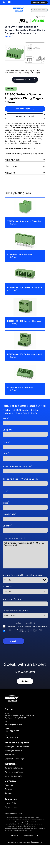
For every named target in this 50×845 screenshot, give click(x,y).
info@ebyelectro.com (14, 724)
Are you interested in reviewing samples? (24, 575)
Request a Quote (39, 2)
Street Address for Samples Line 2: (20, 479)
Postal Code (9, 514)
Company (8, 430)
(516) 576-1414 (11, 737)
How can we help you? (14, 538)
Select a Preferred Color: (15, 611)
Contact (25, 681)
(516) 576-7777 (12, 731)
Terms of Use (11, 807)
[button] (3, 9)
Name (6, 418)
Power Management (14, 772)
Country (7, 526)
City (5, 491)
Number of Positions (13, 599)
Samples (8, 793)
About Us (9, 785)
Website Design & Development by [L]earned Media (25, 842)
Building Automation (14, 768)
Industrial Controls (13, 776)
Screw (8, 29)
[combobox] (39, 10)
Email (6, 454)
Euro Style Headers (13, 750)
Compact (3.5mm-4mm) (19, 33)
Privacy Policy (41, 626)
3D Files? (7, 586)
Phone (6, 442)
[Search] (45, 10)
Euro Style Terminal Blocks (20, 26)
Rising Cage (36, 29)
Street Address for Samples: (17, 466)
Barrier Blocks (11, 754)
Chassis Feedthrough (14, 759)
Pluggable (20, 29)
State (6, 503)
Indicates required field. (25, 623)
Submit (13, 641)
